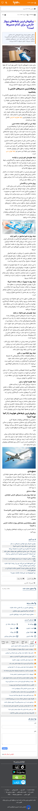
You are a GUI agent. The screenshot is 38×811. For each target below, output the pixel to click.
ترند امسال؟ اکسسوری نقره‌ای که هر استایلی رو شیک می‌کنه (20, 555)
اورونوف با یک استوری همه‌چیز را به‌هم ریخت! (21, 674)
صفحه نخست (31, 790)
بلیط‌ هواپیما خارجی (16, 117)
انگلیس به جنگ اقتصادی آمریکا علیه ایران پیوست (21, 685)
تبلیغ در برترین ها (10, 792)
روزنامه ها (31, 624)
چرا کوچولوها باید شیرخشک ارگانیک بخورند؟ (23, 573)
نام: (35, 723)
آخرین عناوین (32, 642)
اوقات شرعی (30, 636)
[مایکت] (19, 782)
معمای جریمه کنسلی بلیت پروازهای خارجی (22, 614)
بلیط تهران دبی (10, 151)
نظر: (35, 731)
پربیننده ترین (13, 642)
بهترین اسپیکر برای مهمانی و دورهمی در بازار (22, 544)
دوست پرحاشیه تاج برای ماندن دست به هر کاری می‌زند (19, 682)
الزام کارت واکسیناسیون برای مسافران (23, 611)
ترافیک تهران (30, 632)
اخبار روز (23, 790)
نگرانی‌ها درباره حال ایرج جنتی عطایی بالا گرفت (22, 713)
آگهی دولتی (27, 794)
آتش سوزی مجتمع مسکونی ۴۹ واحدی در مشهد (22, 657)
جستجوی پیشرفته (17, 794)
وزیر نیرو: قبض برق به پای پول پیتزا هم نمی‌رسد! (21, 695)
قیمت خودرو (30, 628)
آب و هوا (13, 628)
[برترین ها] (16, 2)
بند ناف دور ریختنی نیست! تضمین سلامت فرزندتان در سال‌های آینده (20, 569)
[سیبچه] (19, 767)
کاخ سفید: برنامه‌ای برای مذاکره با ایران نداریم (22, 646)
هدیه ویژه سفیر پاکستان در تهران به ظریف (22, 660)
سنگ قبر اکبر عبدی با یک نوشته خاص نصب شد (21, 664)
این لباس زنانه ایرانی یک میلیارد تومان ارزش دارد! (20, 709)
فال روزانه (13, 632)
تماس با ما (31, 792)
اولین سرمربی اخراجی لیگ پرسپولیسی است (23, 689)
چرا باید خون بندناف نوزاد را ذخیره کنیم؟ (24, 546)
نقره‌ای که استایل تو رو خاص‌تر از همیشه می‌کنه (22, 549)
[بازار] (19, 777)
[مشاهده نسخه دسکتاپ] (2, 2)
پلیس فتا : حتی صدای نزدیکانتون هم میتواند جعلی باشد (19, 551)
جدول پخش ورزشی (10, 636)
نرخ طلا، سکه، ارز (11, 624)
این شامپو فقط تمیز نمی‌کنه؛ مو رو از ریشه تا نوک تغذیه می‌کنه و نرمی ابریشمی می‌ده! (20, 564)
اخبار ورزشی (15, 790)
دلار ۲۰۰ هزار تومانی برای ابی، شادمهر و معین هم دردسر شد (18, 706)
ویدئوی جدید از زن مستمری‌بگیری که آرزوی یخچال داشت (18, 702)
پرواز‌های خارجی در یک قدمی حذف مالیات (22, 608)
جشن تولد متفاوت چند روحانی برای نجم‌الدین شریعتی (19, 653)
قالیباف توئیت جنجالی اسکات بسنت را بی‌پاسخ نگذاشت (20, 699)
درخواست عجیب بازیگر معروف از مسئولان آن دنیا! (20, 649)
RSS (9, 794)
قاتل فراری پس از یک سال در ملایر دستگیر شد (22, 692)
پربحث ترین (3, 642)
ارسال (5, 748)
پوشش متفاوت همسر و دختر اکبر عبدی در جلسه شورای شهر (18, 678)
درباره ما (7, 790)
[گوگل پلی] (19, 772)
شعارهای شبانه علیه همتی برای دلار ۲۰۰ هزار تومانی (20, 667)
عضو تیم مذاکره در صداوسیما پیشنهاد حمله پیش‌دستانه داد (18, 671)
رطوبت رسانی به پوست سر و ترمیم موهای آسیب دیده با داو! (19, 560)
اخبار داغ (22, 642)
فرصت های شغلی (21, 792)
